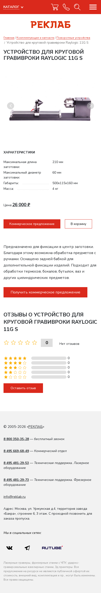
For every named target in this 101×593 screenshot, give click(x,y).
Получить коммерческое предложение (45, 292)
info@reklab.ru (15, 496)
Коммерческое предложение (31, 224)
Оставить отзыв (23, 388)
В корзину (78, 224)
